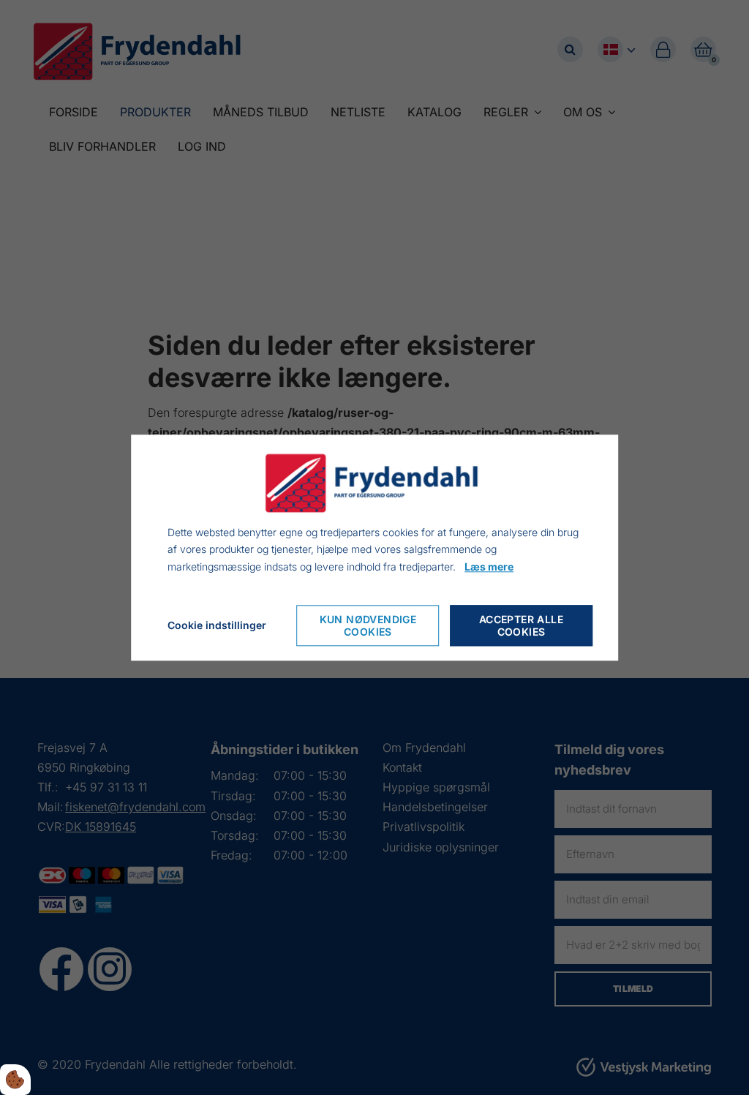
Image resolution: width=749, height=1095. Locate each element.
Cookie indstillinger (217, 625)
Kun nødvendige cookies (368, 625)
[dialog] (374, 547)
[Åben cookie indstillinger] (15, 1079)
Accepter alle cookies (521, 625)
